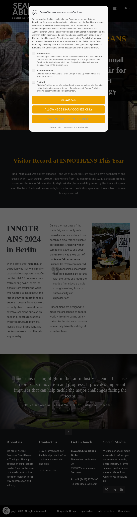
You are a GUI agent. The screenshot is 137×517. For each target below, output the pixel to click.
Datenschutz (55, 127)
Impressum (67, 127)
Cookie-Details (81, 127)
